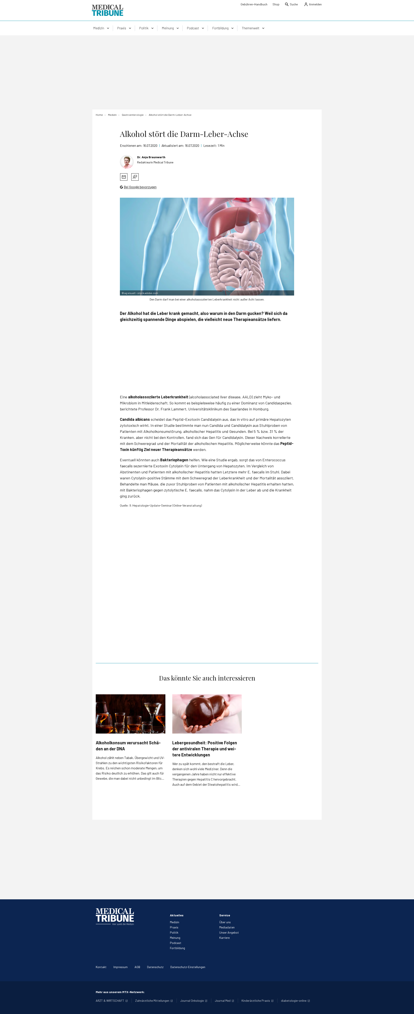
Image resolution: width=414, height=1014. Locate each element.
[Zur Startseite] (107, 10)
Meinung (175, 937)
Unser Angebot (229, 932)
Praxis (174, 927)
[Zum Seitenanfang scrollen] (406, 1006)
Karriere (224, 937)
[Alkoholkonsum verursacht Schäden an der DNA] (130, 713)
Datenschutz (155, 967)
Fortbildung (177, 948)
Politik (174, 932)
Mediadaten (227, 927)
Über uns (225, 922)
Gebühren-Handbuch (254, 4)
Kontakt (101, 967)
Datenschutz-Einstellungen (187, 967)
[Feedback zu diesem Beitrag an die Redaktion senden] (135, 177)
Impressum (120, 967)
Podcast (175, 943)
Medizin (174, 922)
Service (224, 915)
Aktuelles (176, 915)
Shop (276, 4)
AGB (137, 967)
